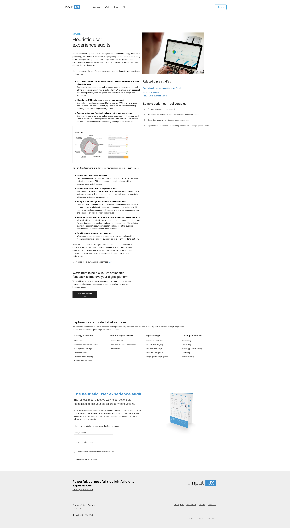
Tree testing (186, 345)
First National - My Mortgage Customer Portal (162, 88)
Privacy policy (211, 518)
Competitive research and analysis (86, 345)
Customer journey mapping (83, 357)
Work (107, 7)
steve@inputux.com (82, 489)
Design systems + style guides (157, 357)
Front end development (154, 353)
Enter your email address (83, 442)
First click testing (188, 357)
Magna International (151, 92)
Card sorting (186, 341)
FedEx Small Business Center (155, 96)
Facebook (191, 504)
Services (96, 7)
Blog (116, 7)
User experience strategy (83, 349)
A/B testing (186, 353)
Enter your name (80, 433)
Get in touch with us (85, 295)
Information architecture (154, 341)
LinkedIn (212, 504)
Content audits (115, 349)
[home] (71, 7)
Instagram (179, 504)
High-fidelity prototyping (154, 345)
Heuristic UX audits (116, 341)
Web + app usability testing (192, 349)
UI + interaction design (154, 349)
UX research (78, 341)
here (110, 262)
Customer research (80, 353)
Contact (221, 7)
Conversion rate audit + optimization (123, 345)
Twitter (202, 504)
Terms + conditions (195, 518)
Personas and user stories (83, 360)
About (125, 7)
